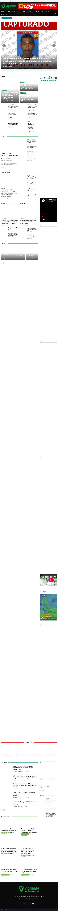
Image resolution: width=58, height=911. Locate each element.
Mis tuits (42, 790)
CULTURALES (3, 218)
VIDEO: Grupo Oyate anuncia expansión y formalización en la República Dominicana (31, 258)
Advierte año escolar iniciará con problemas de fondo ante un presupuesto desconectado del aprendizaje (51, 809)
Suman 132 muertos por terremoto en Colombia (31, 158)
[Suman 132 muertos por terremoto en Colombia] (23, 159)
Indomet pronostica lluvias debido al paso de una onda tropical (9, 871)
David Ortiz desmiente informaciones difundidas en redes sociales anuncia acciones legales (23, 767)
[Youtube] (56, 1)
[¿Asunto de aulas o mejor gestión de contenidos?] (36, 749)
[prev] (53, 18)
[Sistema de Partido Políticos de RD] (22, 749)
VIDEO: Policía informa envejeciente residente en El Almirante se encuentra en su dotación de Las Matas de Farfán (51, 801)
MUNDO (2, 152)
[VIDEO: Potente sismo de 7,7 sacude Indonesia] (23, 147)
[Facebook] (52, 1)
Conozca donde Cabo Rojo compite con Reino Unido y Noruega (13, 228)
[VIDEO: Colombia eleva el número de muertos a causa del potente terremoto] (23, 153)
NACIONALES (23, 82)
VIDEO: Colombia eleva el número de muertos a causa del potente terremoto (32, 152)
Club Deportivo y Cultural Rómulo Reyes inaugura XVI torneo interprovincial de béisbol (24, 794)
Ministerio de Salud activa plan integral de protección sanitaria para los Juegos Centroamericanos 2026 (7, 258)
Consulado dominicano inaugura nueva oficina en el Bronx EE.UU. (32, 115)
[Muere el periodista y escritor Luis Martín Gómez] (23, 183)
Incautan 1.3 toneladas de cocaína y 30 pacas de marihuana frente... (13, 106)
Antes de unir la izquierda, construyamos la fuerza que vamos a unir (7, 756)
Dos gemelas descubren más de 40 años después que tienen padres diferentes (28, 221)
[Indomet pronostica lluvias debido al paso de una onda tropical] (9, 864)
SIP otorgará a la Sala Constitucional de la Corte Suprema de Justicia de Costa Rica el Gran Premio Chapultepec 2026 (9, 193)
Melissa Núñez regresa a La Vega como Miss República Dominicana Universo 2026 (13, 234)
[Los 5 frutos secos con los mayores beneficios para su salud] (23, 230)
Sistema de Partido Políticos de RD (21, 755)
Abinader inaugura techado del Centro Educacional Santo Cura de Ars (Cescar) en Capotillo (24, 785)
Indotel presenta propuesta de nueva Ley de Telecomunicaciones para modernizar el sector (32, 189)
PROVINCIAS (31, 255)
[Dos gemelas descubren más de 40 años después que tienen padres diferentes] (29, 211)
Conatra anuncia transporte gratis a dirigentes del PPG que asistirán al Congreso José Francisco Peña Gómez (51, 815)
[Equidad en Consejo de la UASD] (51, 749)
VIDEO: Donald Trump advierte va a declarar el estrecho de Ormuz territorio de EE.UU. (32, 141)
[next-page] (4, 263)
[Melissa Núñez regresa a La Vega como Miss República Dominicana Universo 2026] (4, 235)
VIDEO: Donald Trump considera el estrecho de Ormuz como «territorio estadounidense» (9, 156)
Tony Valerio (3, 225)
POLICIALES (4, 90)
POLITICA (47, 805)
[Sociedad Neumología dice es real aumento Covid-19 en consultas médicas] (19, 253)
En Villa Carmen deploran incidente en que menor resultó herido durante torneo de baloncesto (24, 803)
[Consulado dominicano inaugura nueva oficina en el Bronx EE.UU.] (23, 115)
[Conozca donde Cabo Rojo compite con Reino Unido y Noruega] (4, 229)
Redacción (3, 160)
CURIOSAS (22, 218)
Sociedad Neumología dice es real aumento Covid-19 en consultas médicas (19, 258)
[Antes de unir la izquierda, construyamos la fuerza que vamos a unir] (7, 749)
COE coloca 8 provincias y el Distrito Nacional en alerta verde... (29, 871)
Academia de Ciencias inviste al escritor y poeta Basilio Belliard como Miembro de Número (9, 221)
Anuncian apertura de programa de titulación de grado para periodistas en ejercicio (31, 195)
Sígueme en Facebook (47, 779)
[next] (55, 18)
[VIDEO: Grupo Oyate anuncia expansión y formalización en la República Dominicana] (32, 253)
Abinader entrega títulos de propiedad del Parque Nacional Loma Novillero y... (29, 830)
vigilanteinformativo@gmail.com (32, 898)
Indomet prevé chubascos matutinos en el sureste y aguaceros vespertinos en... (9, 850)
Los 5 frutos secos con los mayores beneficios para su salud (32, 229)
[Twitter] (54, 1)
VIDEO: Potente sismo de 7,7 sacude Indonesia (32, 147)
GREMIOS (3, 188)
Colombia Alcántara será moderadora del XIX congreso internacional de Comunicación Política (31, 177)
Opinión (29, 742)
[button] (55, 13)
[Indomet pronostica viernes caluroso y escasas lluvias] (9, 823)
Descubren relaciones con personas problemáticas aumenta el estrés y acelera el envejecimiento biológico (32, 236)
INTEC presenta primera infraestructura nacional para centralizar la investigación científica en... (31, 126)
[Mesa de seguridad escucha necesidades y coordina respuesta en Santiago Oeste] (4, 123)
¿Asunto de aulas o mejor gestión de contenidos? (36, 755)
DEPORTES (7, 254)
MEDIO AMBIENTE (5, 832)
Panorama (5, 77)
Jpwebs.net (13, 909)
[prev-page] (2, 263)
